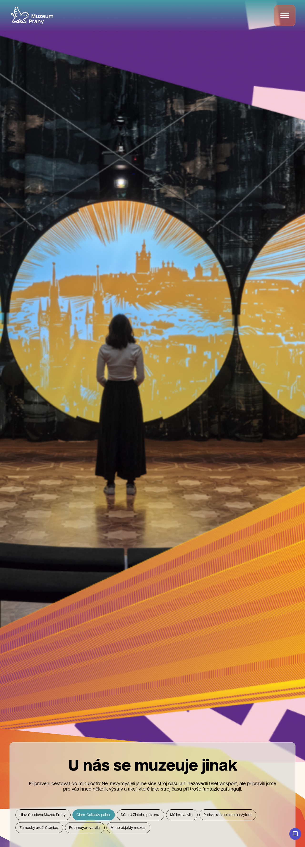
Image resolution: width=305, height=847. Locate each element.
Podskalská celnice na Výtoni (227, 815)
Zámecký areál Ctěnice (39, 828)
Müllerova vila (181, 815)
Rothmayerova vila (85, 828)
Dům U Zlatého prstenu (140, 815)
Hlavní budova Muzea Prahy (43, 815)
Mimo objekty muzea (128, 828)
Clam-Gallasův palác (93, 815)
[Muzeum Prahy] (32, 15)
